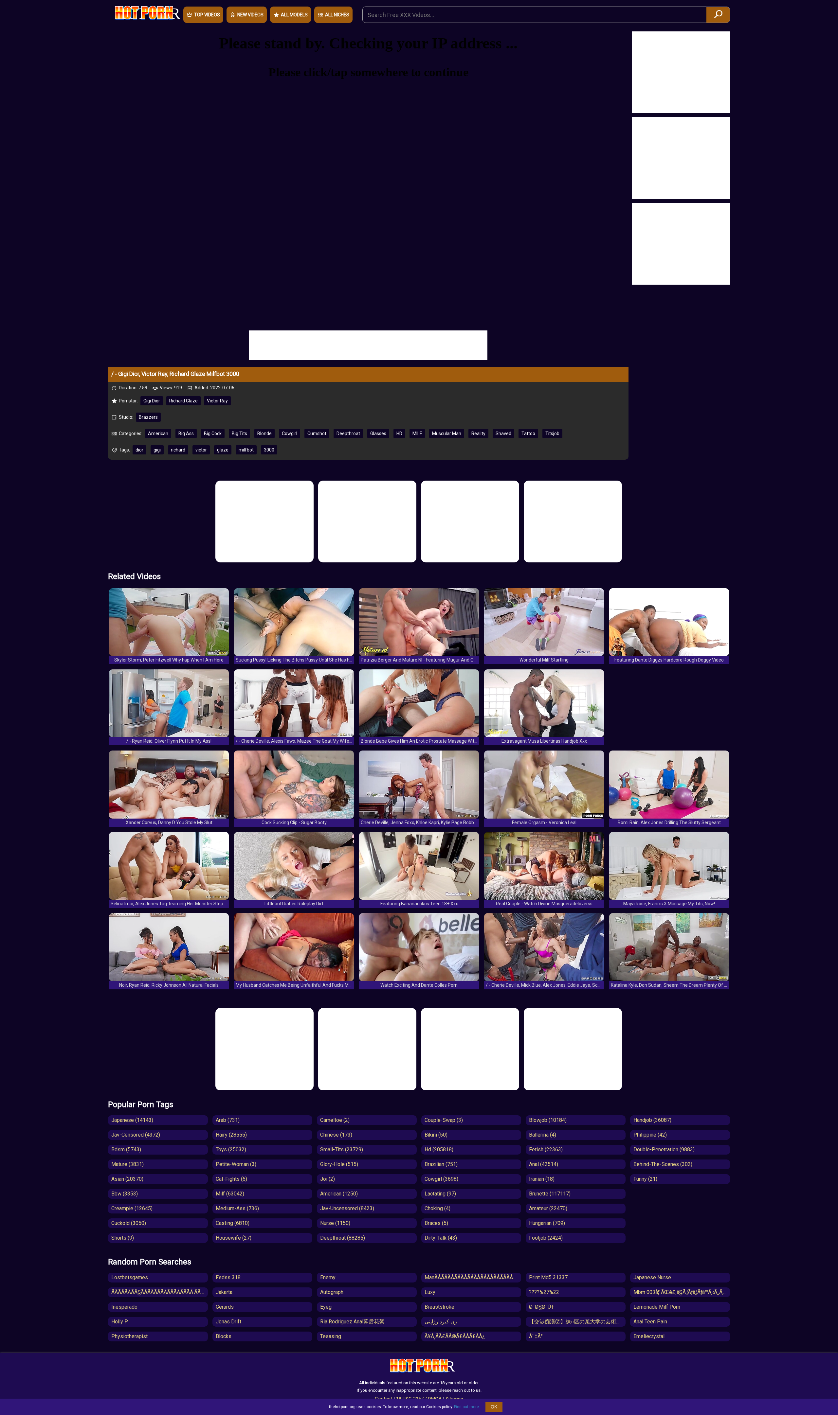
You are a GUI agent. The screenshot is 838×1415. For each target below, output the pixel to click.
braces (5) (436, 1223)
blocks (223, 1336)
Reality (478, 433)
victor (201, 449)
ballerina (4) (542, 1135)
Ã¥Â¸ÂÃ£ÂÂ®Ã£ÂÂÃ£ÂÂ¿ (455, 1336)
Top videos (207, 14)
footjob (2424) (546, 1238)
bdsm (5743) (126, 1149)
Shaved (503, 433)
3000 (269, 449)
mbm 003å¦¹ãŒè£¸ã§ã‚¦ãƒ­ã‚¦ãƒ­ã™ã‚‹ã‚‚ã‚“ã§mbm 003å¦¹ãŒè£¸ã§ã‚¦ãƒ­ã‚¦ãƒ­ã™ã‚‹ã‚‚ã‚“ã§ (681, 1292)
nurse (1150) (335, 1223)
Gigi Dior (151, 400)
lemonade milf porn (656, 1307)
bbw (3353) (124, 1194)
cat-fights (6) (231, 1179)
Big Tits (239, 433)
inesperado (124, 1307)
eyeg (326, 1307)
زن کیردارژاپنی (441, 1321)
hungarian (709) (547, 1223)
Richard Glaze (183, 400)
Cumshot (316, 433)
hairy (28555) (231, 1135)
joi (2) (327, 1179)
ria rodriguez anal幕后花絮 (352, 1321)
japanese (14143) (132, 1120)
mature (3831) (127, 1164)
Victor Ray (217, 400)
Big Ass (186, 433)
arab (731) (228, 1120)
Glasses (378, 433)
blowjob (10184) (548, 1120)
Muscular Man (446, 433)
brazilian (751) (441, 1164)
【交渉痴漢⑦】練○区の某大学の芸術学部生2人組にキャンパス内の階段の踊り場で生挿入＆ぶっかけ (577, 1321)
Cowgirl (289, 433)
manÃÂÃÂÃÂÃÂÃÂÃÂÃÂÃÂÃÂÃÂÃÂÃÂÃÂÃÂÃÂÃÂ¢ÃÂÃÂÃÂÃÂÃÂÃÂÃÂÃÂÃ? (473, 1277)
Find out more (466, 1407)
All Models (294, 14)
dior (139, 449)
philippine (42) (650, 1135)
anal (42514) (543, 1164)
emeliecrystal (649, 1336)
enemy (328, 1277)
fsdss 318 (228, 1277)
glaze (222, 449)
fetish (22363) (546, 1149)
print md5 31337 (548, 1277)
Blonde (264, 433)
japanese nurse (652, 1277)
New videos (250, 14)
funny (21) (645, 1179)
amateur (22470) (548, 1208)
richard (178, 449)
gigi (157, 449)
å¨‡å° (536, 1336)
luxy (430, 1292)
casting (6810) (232, 1223)
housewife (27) (233, 1238)
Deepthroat (348, 433)
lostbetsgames (129, 1277)
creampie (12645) (132, 1208)
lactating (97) (440, 1194)
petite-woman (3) (236, 1164)
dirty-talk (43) (441, 1238)
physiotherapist (129, 1336)
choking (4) (437, 1208)
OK (494, 1406)
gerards (225, 1307)
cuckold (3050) (128, 1223)
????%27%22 (544, 1292)
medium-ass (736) (237, 1208)
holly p (119, 1321)
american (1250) (339, 1194)
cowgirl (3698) (441, 1179)
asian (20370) (127, 1179)
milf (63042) (230, 1194)
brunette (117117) (550, 1194)
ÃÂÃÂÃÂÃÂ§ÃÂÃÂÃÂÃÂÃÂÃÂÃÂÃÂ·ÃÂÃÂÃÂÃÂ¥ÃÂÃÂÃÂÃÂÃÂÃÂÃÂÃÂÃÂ (159, 1292)
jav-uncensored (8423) (347, 1208)
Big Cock (213, 433)
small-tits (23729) (341, 1149)
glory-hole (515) (339, 1164)
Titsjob (552, 433)
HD (399, 433)
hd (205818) (439, 1149)
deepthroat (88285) (342, 1238)
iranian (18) (542, 1179)
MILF (417, 433)
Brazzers (148, 417)
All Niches (337, 14)
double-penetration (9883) (664, 1149)
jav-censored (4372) (135, 1135)
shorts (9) (122, 1238)
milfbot (246, 449)
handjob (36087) (652, 1120)
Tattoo (528, 433)
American (158, 433)
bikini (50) (436, 1135)
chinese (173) (336, 1135)
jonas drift (228, 1321)
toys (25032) (231, 1149)
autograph (331, 1292)
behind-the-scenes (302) (662, 1164)
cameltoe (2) (335, 1120)
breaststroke (439, 1307)
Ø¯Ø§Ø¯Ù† (541, 1307)
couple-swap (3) (444, 1120)
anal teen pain (650, 1321)
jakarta (224, 1292)
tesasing (330, 1336)
